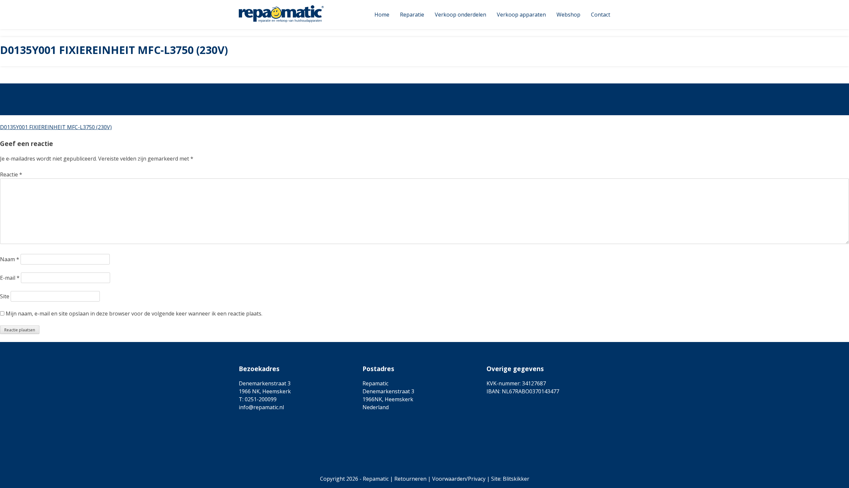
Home (381, 14)
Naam (9, 259)
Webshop (568, 14)
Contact (600, 14)
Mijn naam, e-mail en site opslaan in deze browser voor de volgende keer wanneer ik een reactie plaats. (134, 313)
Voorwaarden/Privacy (459, 478)
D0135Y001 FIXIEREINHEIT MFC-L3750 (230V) (56, 127)
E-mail (10, 277)
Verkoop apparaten (521, 14)
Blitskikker (516, 478)
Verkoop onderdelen (460, 14)
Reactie (11, 174)
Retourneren (410, 478)
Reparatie (412, 14)
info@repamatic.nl (261, 407)
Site (4, 296)
